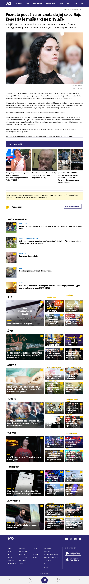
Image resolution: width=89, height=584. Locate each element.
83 (7, 207)
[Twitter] (71, 539)
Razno (9, 321)
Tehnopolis (23, 558)
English (35, 554)
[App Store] (73, 559)
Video (35, 548)
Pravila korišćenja (51, 554)
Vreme (35, 558)
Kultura (22, 548)
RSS (45, 564)
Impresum (47, 551)
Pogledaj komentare (72, 206)
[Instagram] (75, 539)
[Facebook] (66, 539)
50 (14, 239)
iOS (48, 483)
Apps (68, 485)
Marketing (47, 548)
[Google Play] (73, 553)
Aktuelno (10, 384)
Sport (10, 551)
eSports (22, 554)
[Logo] (8, 3)
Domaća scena (71, 433)
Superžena (23, 551)
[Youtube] (80, 539)
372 (15, 224)
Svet (21, 268)
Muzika (49, 403)
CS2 (8, 454)
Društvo (22, 253)
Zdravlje (11, 561)
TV (34, 551)
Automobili (23, 561)
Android (69, 471)
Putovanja (12, 564)
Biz (9, 554)
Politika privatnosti (51, 558)
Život (10, 558)
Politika (69, 313)
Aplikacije (47, 561)
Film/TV (69, 415)
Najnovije (19, 4)
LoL (48, 437)
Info (9, 548)
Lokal (21, 564)
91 (14, 253)
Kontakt (47, 567)
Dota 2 (49, 451)
